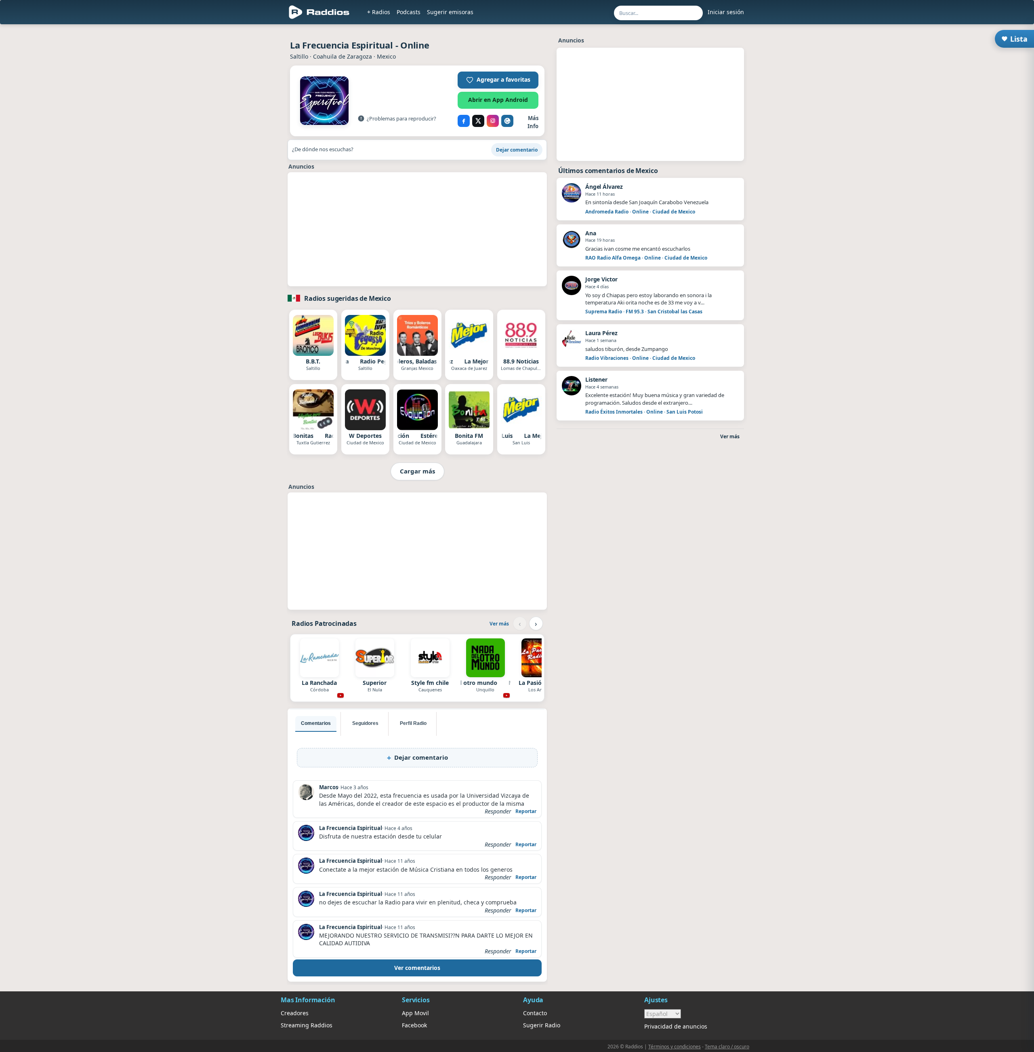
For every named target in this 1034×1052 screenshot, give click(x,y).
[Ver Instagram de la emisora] (493, 121)
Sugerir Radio (541, 1025)
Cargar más (417, 471)
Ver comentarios (417, 968)
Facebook (414, 1025)
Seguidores (365, 723)
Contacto (535, 1013)
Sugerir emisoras (450, 12)
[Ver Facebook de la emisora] (464, 121)
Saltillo (299, 56)
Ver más (499, 623)
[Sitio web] (507, 121)
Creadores (295, 1013)
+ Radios (378, 12)
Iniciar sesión (726, 12)
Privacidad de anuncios (675, 1026)
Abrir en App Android (498, 100)
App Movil (415, 1013)
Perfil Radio (413, 723)
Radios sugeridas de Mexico (347, 298)
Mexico (386, 56)
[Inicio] (319, 12)
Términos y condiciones (674, 1046)
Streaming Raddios (306, 1025)
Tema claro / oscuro (727, 1046)
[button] (498, 80)
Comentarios (316, 723)
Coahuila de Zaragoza (342, 56)
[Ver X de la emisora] (478, 121)
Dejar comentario (517, 149)
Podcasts (408, 12)
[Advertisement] (243, 150)
